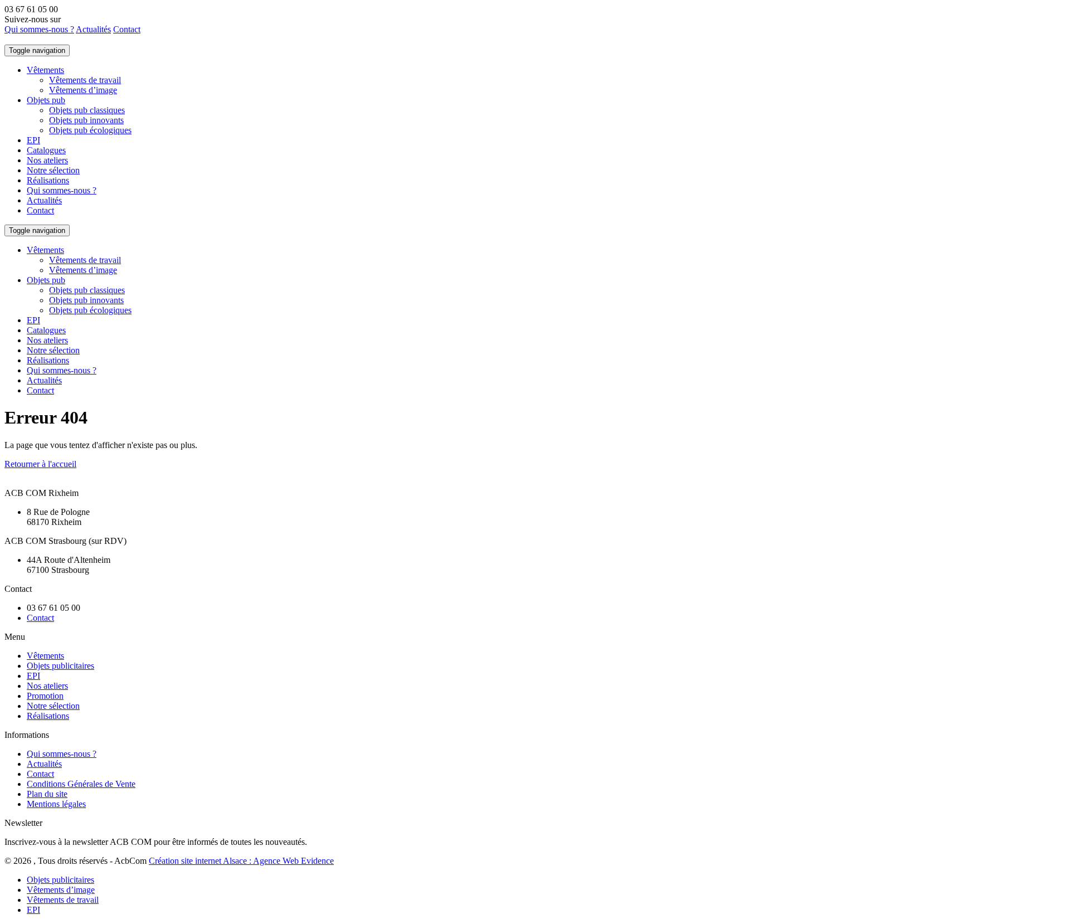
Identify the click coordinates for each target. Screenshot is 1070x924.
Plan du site (47, 794)
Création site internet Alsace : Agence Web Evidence (241, 860)
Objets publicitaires (60, 665)
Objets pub (46, 100)
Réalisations (48, 180)
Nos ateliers (47, 160)
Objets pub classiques (87, 110)
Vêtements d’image (83, 90)
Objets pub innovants (86, 120)
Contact (126, 29)
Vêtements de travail (85, 80)
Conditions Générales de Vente (81, 784)
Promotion (45, 696)
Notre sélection (53, 170)
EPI (33, 140)
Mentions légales (56, 804)
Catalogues (46, 150)
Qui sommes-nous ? (39, 29)
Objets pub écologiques (90, 130)
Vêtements (45, 70)
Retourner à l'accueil (40, 464)
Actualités (93, 29)
